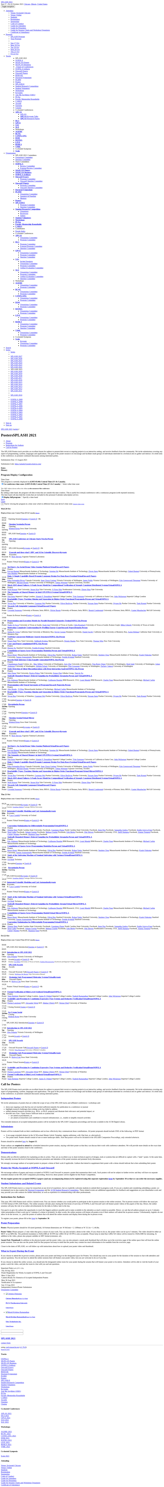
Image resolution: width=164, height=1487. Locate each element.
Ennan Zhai (57, 673)
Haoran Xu (11, 648)
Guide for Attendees (18, 26)
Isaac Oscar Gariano (48, 580)
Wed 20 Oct (15, 50)
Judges (22, 216)
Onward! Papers (21, 73)
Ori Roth (10, 859)
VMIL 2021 (5, 1447)
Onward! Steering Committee (31, 181)
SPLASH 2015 (16, 382)
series (16, 429)
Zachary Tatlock (107, 666)
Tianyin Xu (79, 673)
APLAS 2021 (6, 1413)
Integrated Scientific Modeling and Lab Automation (31, 811)
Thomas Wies (98, 641)
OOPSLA (19, 60)
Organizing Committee (24, 157)
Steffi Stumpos (123, 832)
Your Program (16, 39)
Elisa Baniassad (20, 1050)
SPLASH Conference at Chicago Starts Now (31, 539)
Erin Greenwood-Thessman (129, 580)
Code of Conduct (17, 24)
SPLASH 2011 (16, 391)
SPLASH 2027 (16, 356)
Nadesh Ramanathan (80, 996)
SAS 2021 (5, 1420)
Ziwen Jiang (93, 571)
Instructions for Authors (15, 445)
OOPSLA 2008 (16, 402)
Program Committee (27, 179)
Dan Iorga (11, 596)
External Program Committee (31, 246)
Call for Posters (11, 447)
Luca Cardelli (14, 815)
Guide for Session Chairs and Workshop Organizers (30, 30)
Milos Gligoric (126, 625)
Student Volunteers (22, 88)
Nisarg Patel (12, 641)
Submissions (7, 1126)
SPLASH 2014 (16, 384)
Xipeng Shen (12, 830)
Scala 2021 (5, 1456)
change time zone (78, 504)
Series (13, 352)
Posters (18, 82)
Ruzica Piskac (34, 673)
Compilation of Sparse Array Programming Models (41, 651)
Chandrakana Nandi (15, 664)
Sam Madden (12, 573)
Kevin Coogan (60, 632)
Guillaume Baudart (55, 680)
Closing (18, 108)
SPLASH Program (18, 37)
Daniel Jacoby (87, 632)
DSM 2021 (5, 1438)
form (110, 1179)
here (24, 1141)
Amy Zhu (67, 664)
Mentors (23, 198)
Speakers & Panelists (28, 196)
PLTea (17, 97)
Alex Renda (12, 689)
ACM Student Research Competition (65, 1190)
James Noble (88, 580)
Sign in (8, 423)
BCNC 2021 (6, 1434)
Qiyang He (117, 603)
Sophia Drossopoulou (47, 962)
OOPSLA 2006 (16, 406)
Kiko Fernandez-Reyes (16, 580)
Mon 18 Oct (15, 45)
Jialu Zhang (11, 673)
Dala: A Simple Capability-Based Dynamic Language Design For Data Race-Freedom (51, 576)
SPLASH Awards (16, 965)
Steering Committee (22, 160)
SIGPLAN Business (23, 65)
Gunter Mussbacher (138, 610)
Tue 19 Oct (15, 47)
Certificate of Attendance (20, 32)
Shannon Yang (33, 834)
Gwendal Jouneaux (14, 610)
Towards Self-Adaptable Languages (31, 606)
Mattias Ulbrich (49, 1003)
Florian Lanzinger (14, 1003)
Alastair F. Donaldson (44, 596)
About (8, 441)
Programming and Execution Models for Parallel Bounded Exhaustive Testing (47, 621)
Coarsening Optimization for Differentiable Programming (37, 826)
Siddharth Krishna (41, 641)
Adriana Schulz (41, 666)
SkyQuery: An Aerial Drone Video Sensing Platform (38, 567)
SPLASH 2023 (16, 365)
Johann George (31, 832)
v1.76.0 (23, 1347)
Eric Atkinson (12, 680)
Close (3, 502)
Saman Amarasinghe (24, 657)
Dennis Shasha (70, 641)
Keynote (23, 341)
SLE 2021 (5, 1422)
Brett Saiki (130, 664)
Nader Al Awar (13, 625)
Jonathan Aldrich (18, 807)
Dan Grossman (74, 666)
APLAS (23, 114)
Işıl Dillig (17, 962)
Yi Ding (21, 689)
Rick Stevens (17, 557)
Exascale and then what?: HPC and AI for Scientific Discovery (38, 552)
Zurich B (27, 700)
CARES (18, 101)
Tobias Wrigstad (61, 583)
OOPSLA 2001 (16, 417)
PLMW (18, 80)
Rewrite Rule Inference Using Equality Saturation (35, 660)
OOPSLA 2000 (16, 419)
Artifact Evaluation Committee (31, 268)
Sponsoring (15, 21)
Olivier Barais (55, 610)
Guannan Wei (40, 603)
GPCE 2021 (5, 1418)
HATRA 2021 (6, 1440)
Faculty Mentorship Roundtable (27, 99)
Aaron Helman (133, 632)
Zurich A (37, 615)
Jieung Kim (34, 589)
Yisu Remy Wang (99, 664)
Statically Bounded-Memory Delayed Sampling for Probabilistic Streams (49, 676)
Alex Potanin (12, 957)
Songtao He (53, 571)
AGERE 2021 (6, 1432)
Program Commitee (27, 205)
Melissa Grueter (52, 832)
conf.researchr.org (12, 1347)
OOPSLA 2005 (16, 408)
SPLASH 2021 (7, 429)
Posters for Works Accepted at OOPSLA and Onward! (28, 1168)
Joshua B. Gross (13, 632)
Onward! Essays (21, 71)
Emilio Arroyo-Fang (144, 830)
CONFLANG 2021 (8, 1436)
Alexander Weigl (31, 1003)
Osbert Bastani (133, 571)
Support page (5, 1349)
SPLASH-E (19, 84)
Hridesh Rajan (14, 529)
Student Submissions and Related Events (21, 1183)
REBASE (19, 75)
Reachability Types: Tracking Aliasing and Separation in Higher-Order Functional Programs (58, 599)
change (37, 513)
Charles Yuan (108, 680)
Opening (18, 106)
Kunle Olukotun (145, 655)
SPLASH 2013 (16, 387)
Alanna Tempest (144, 832)
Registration (15, 19)
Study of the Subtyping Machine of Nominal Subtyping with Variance (44, 855)
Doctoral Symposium (23, 78)
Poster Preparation (10, 1223)
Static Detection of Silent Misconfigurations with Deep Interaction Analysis (45, 669)
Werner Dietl (64, 1003)
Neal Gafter (11, 832)
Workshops (19, 91)
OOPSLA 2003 (16, 412)
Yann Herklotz (12, 996)
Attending (9, 11)
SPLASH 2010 (16, 395)
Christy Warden (13, 834)
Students (14, 17)
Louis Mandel (85, 680)
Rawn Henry (12, 655)
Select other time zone (71, 484)
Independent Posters (11, 1098)
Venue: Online (16, 15)
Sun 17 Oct (15, 43)
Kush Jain (46, 625)
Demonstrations (8, 1152)
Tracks (8, 56)
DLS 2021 (5, 1416)
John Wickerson (120, 596)
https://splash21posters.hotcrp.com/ (28, 464)
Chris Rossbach (79, 625)
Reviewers (24, 213)
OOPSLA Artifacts (22, 69)
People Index (20, 231)
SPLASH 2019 (16, 374)
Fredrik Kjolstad (38, 648)
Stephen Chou (103, 655)
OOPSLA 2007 (16, 404)
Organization (11, 153)
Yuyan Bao (11, 603)
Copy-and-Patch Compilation (27, 644)
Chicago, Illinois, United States (35, 4)
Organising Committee (28, 238)
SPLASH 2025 (16, 361)
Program (9, 34)
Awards (18, 103)
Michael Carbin (149, 680)
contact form (5, 1343)
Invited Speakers (26, 261)
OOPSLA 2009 (16, 399)
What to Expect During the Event (17, 1251)
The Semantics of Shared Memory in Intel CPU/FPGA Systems (39, 592)
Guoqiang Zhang (57, 830)
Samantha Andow (121, 830)
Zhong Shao (86, 589)
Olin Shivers (89, 832)
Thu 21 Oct (15, 52)
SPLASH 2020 (16, 371)
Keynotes (19, 93)
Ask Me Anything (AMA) (25, 95)
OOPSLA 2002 (16, 415)
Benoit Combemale (96, 610)
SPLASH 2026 (16, 358)
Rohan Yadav (77, 655)
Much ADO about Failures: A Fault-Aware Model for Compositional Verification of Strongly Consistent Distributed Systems (64, 585)
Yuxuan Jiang (93, 603)
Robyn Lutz (16, 981)
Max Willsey (38, 664)
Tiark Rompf (141, 603)
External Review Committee (31, 168)
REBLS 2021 (6, 1445)
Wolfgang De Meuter (21, 974)
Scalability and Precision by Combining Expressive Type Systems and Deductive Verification (54, 999)
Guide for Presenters (18, 28)
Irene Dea (102, 830)
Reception (16, 704)
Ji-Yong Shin (57, 589)
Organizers (24, 211)
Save (3, 499)
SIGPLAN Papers (22, 62)
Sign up (9, 425)
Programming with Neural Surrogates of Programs (39, 685)
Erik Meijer (71, 832)
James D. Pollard (45, 996)
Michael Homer (23, 583)
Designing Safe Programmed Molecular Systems (35, 977)
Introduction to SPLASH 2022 (19, 952)
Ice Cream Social (15, 1012)
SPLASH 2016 (16, 380)
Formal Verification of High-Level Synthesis (34, 992)
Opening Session (19, 524)
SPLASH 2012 (16, 389)
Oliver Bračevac (66, 603)
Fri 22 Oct (14, 54)
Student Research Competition (26, 86)
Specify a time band (30, 497)
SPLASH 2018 (16, 376)
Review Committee (27, 166)
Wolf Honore (12, 589)
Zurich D (33, 519)
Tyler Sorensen (78, 596)
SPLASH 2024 (16, 363)
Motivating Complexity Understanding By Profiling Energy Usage (47, 628)
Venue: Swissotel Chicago (20, 13)
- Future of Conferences (24, 67)
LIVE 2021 (5, 1442)
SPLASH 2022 (16, 367)
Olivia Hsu (51, 655)
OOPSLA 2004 (16, 410)
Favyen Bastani (13, 571)
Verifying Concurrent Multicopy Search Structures (36, 637)
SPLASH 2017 (16, 378)
